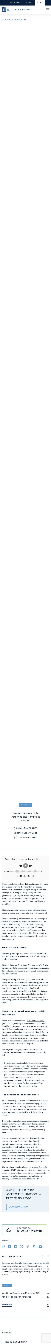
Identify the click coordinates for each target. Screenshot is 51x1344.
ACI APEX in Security (35, 1020)
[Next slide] (48, 1256)
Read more (8, 1304)
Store (29, 3)
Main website (15, 3)
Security (25, 805)
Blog (39, 3)
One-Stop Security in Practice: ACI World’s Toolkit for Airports (21, 1294)
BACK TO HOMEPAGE (15, 19)
